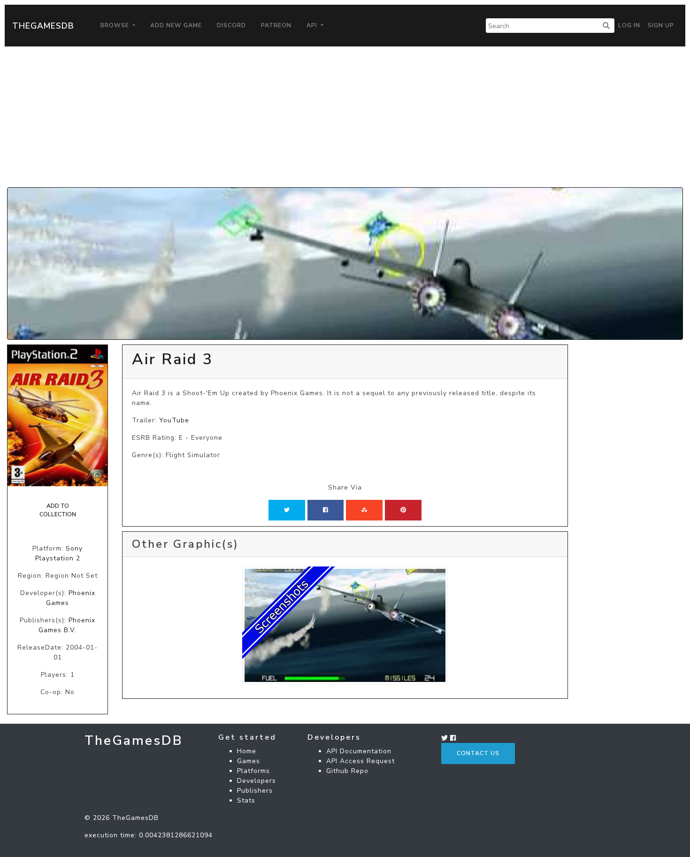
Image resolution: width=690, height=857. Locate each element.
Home (246, 751)
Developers (256, 780)
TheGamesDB (43, 25)
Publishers (255, 790)
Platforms (253, 770)
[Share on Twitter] (286, 510)
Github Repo (347, 770)
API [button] (313, 25)
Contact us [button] (478, 753)
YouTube (174, 420)
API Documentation (358, 751)
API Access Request (360, 761)
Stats (246, 800)
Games (248, 761)
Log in (629, 25)
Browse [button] (115, 25)
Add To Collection (57, 510)
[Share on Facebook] (325, 510)
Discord (231, 25)
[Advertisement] (345, 117)
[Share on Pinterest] (403, 510)
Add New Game (176, 25)
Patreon (276, 25)
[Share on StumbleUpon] (364, 510)
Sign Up (661, 25)
